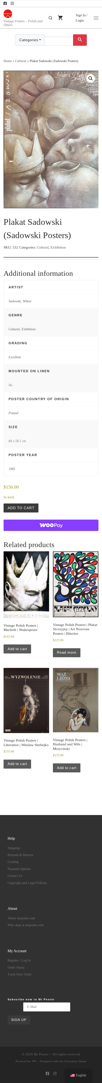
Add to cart (21, 508)
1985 (12, 469)
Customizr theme (76, 1061)
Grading (13, 862)
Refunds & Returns (20, 855)
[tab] (51, 254)
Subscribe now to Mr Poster (31, 999)
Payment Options (19, 869)
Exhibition (58, 247)
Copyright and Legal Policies (27, 883)
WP (34, 1061)
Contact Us (15, 876)
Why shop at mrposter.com (26, 925)
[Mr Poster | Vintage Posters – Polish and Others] (8, 13)
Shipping (14, 848)
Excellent (15, 357)
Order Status (16, 967)
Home (8, 61)
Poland (13, 413)
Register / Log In (19, 960)
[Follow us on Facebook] (5, 3)
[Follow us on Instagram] (12, 3)
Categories (28, 40)
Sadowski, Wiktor (20, 301)
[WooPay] (51, 525)
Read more (66, 652)
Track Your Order (20, 974)
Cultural (20, 61)
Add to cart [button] (17, 649)
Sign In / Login (82, 17)
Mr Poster (41, 1054)
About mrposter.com (21, 918)
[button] (90, 78)
